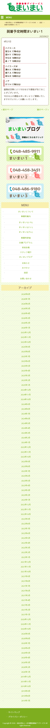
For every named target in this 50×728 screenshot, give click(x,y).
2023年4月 (25, 485)
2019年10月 (26, 686)
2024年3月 (25, 433)
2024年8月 (25, 409)
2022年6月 (25, 533)
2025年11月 (26, 337)
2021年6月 (25, 591)
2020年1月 (25, 672)
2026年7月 (25, 299)
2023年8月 (25, 466)
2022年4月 (25, 543)
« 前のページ (7, 109)
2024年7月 (25, 414)
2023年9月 (25, 461)
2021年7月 (25, 586)
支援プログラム (26, 243)
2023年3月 (25, 490)
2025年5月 (25, 366)
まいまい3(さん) (26, 232)
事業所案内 (26, 216)
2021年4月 (25, 600)
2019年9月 (25, 691)
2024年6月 (25, 419)
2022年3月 (25, 548)
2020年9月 (25, 634)
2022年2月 (25, 552)
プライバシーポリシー (18, 717)
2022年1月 (25, 557)
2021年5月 (25, 595)
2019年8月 (25, 696)
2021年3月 (25, 605)
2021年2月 (25, 610)
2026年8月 (25, 294)
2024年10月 (26, 399)
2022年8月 (25, 524)
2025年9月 (25, 347)
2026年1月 (25, 328)
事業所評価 (26, 238)
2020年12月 (26, 619)
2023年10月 (26, 457)
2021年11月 (26, 567)
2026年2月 (25, 323)
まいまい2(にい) (26, 227)
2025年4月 (25, 371)
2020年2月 (25, 667)
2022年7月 (25, 528)
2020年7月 (25, 643)
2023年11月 (26, 452)
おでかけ (26, 268)
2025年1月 (25, 385)
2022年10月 (26, 514)
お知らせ (26, 263)
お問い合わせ (26, 279)
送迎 (40, 22)
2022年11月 (26, 509)
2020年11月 (26, 624)
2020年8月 (25, 638)
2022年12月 (26, 504)
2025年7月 (25, 356)
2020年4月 (25, 657)
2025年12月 (26, 332)
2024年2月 (25, 438)
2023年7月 (25, 471)
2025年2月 (25, 380)
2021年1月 (25, 614)
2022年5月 (25, 538)
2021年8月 (25, 581)
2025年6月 (25, 361)
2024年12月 (26, 390)
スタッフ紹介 (26, 252)
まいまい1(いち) (26, 222)
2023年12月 (26, 447)
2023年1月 (25, 500)
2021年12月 (26, 562)
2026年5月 (25, 308)
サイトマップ (14, 712)
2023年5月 (25, 481)
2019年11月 (26, 681)
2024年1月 (25, 442)
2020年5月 (25, 653)
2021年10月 (26, 572)
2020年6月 (25, 648)
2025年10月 (26, 342)
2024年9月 (25, 404)
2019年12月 (26, 677)
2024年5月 (25, 423)
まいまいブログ (26, 257)
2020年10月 (26, 629)
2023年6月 (25, 476)
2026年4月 (25, 313)
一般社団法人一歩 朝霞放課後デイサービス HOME (20, 22)
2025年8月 (25, 351)
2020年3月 (25, 662)
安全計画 (26, 247)
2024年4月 (25, 428)
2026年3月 (25, 318)
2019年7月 (25, 701)
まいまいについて (25, 212)
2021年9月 (25, 576)
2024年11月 (26, 395)
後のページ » (43, 109)
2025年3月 (25, 375)
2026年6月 (25, 304)
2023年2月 (25, 495)
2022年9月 (25, 519)
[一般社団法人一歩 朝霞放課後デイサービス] (25, 10)
